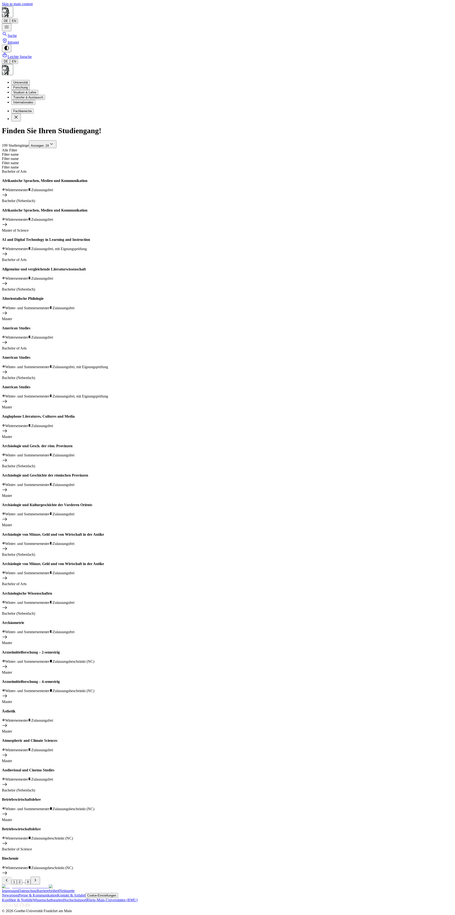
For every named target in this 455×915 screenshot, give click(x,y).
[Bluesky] (16, 907)
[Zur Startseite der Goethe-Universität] (25, 886)
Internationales (23, 102)
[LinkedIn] (10, 907)
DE (6, 21)
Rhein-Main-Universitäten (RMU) (112, 900)
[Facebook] (22, 907)
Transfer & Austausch (28, 97)
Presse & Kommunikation (37, 895)
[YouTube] (27, 907)
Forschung (20, 87)
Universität (20, 82)
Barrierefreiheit (48, 891)
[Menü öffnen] (6, 27)
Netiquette (67, 891)
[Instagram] (5, 907)
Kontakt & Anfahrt (71, 895)
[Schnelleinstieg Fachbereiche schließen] (16, 117)
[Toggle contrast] (6, 48)
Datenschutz (27, 891)
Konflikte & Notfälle (17, 900)
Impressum (10, 891)
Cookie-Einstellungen (101, 895)
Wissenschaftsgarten (48, 900)
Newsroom (10, 895)
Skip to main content (17, 4)
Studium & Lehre (24, 92)
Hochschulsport (74, 900)
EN (14, 21)
